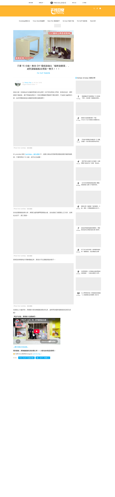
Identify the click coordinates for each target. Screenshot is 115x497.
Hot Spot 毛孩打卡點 (68, 21)
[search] (94, 8)
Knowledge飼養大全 (24, 21)
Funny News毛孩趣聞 (39, 21)
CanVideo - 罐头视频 (32, 154)
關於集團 (31, 2)
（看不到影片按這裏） (20, 347)
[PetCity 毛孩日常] (57, 11)
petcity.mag (36, 354)
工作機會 (84, 2)
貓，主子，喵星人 (43, 358)
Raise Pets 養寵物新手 (54, 21)
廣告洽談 (74, 2)
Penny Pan (28, 82)
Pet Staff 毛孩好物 (82, 21)
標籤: (15, 358)
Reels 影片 (93, 21)
